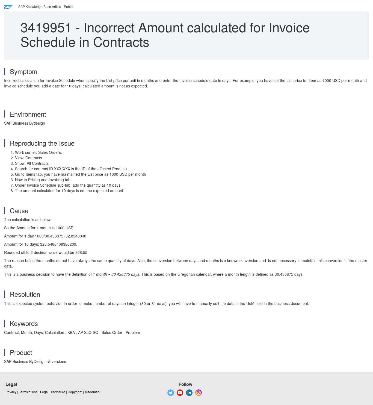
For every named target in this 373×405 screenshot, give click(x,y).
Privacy (10, 391)
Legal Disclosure (52, 391)
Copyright (75, 391)
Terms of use (28, 391)
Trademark (92, 391)
